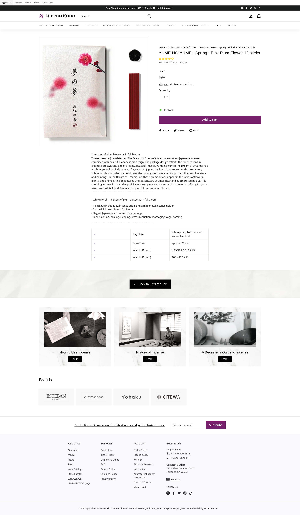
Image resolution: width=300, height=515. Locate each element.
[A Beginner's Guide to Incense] (225, 329)
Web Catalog (74, 469)
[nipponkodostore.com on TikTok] (190, 493)
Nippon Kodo (6, 3)
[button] (166, 59)
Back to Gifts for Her (152, 284)
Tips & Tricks (107, 454)
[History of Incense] (150, 329)
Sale (218, 25)
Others (171, 25)
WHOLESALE (74, 478)
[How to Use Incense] (75, 329)
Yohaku (28, 3)
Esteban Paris (47, 3)
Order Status (140, 450)
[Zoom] (93, 91)
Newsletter (139, 469)
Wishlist (138, 459)
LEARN (75, 359)
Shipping (163, 84)
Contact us (106, 450)
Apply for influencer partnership (144, 475)
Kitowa (36, 3)
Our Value (73, 450)
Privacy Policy (108, 478)
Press (71, 464)
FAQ (103, 464)
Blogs (232, 25)
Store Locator (75, 473)
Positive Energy (148, 25)
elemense (18, 3)
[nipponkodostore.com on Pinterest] (185, 493)
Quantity (164, 90)
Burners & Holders (116, 25)
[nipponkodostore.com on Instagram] (168, 493)
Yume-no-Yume (168, 62)
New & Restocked (51, 25)
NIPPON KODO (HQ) (79, 483)
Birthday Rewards (143, 464)
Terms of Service (142, 482)
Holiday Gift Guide (195, 25)
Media (71, 454)
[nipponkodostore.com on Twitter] (179, 493)
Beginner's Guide (110, 459)
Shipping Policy (109, 473)
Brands (74, 25)
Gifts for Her (189, 47)
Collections (174, 47)
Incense (91, 25)
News (71, 459)
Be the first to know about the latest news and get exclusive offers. (120, 425)
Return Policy (108, 469)
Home (162, 47)
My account (140, 486)
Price (162, 71)
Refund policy (141, 454)
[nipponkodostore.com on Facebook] (173, 493)
